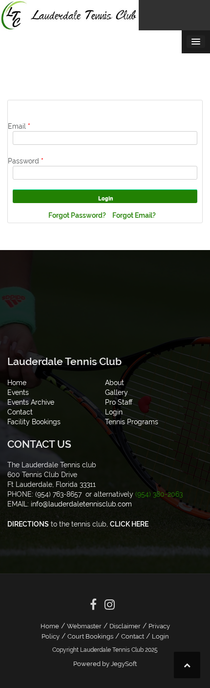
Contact (132, 636)
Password (25, 161)
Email (19, 126)
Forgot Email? (134, 215)
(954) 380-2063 (159, 494)
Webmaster (84, 626)
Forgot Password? (77, 215)
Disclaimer (125, 626)
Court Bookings (90, 636)
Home (50, 626)
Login (160, 636)
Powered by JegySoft (105, 663)
